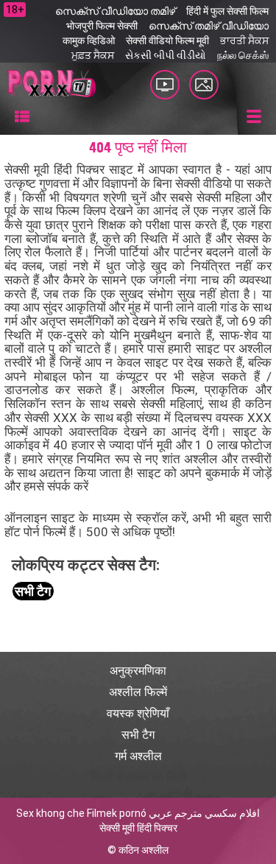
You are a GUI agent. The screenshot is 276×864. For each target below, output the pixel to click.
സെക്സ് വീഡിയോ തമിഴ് (115, 11)
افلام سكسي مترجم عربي (204, 813)
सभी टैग (33, 591)
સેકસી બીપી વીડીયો (165, 55)
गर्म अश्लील (138, 756)
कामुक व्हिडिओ (89, 40)
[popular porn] (165, 84)
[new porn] (204, 84)
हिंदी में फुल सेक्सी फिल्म (227, 11)
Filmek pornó (116, 813)
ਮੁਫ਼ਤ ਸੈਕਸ (92, 55)
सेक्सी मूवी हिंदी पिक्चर (138, 828)
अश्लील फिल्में (138, 692)
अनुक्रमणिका (138, 671)
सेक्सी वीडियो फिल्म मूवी (167, 40)
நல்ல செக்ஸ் (243, 55)
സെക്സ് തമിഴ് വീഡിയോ (209, 26)
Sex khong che (50, 813)
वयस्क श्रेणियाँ (138, 713)
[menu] (22, 117)
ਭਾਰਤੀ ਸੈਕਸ (244, 40)
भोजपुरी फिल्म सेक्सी (102, 26)
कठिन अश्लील (143, 850)
